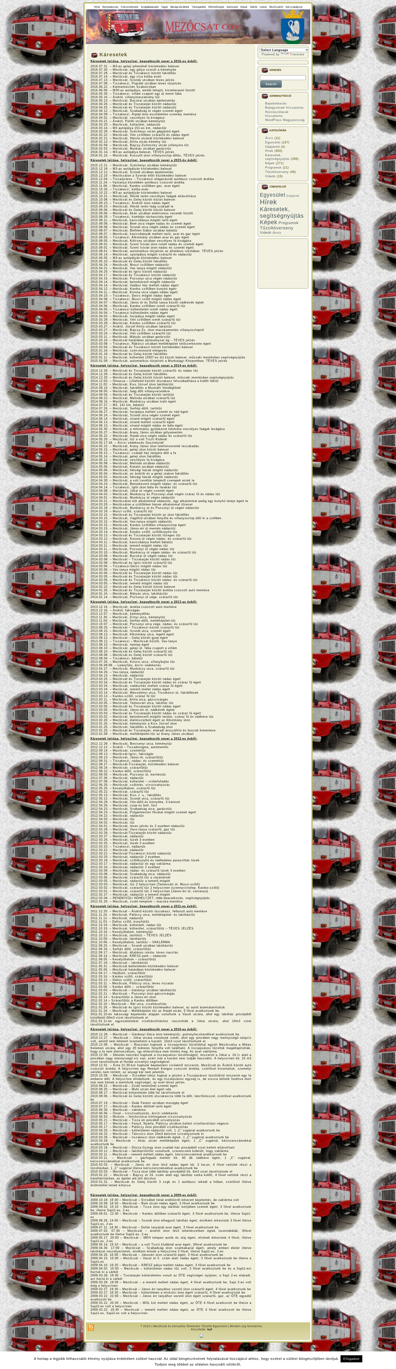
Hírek (269, 151)
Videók (270, 176)
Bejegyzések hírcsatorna (284, 107)
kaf (209, 1329)
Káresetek (113, 54)
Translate (297, 54)
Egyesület (272, 142)
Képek (270, 163)
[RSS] (91, 1328)
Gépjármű (272, 146)
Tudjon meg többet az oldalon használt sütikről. (198, 1364)
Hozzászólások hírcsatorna (277, 113)
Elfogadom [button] (351, 1359)
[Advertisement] (283, 263)
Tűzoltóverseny (277, 172)
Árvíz (269, 138)
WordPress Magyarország (285, 120)
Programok (273, 167)
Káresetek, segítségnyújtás (277, 157)
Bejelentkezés (276, 103)
